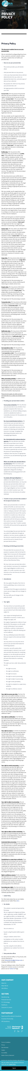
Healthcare (4, 1005)
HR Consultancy (5, 1021)
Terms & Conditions (5, 1042)
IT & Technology (5, 1002)
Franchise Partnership (7, 1019)
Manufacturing (5, 997)
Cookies (3, 1050)
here (18, 901)
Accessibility (4, 1052)
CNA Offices (4, 988)
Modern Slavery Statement (7, 1055)
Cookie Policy (12, 1064)
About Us (3, 983)
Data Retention (4, 1047)
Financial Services (6, 999)
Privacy (3, 1045)
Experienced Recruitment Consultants (11, 1016)
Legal (3, 11)
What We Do (4, 986)
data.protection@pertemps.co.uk (13, 960)
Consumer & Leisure (6, 1007)
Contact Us (12, 968)
